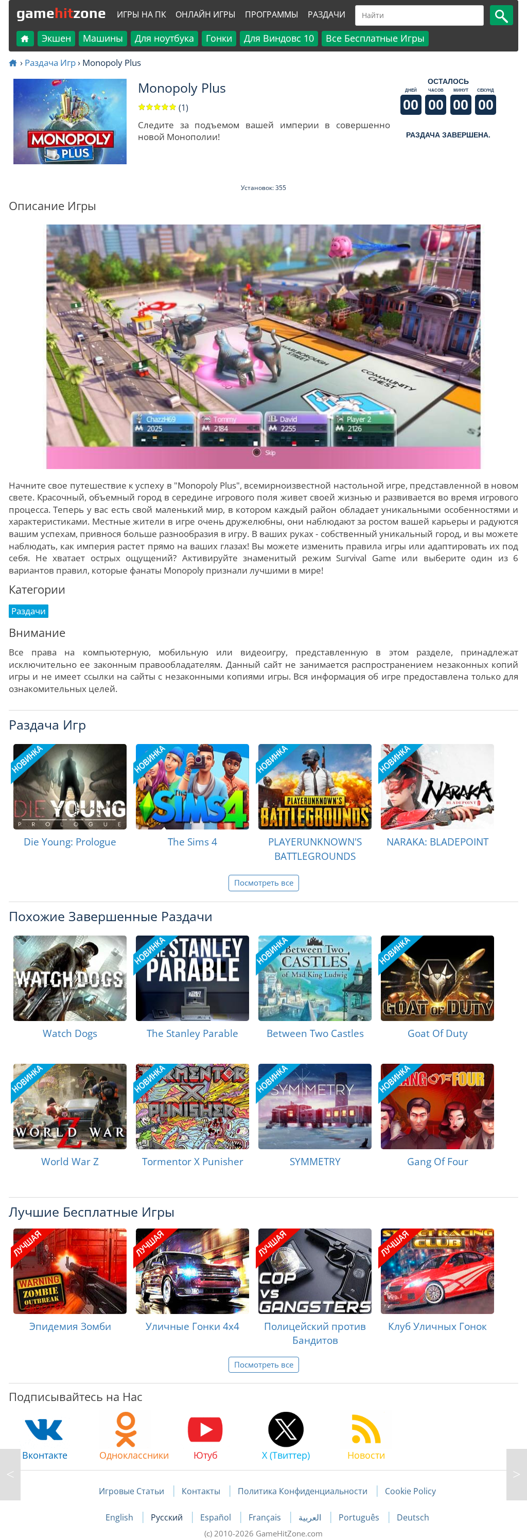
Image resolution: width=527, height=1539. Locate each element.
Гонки (219, 38)
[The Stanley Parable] (192, 978)
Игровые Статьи (131, 1491)
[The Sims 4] (192, 786)
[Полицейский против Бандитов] (315, 1271)
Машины (103, 38)
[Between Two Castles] (315, 978)
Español (216, 1517)
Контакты (201, 1491)
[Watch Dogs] (70, 978)
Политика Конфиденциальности (302, 1491)
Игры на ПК (141, 14)
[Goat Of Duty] (437, 978)
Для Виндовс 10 (279, 38)
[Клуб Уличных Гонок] (437, 1271)
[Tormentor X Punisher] (192, 1106)
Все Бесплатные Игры (375, 38)
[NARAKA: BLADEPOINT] (437, 786)
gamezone (61, 13)
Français (266, 1517)
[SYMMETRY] (315, 1106)
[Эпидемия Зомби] (70, 1271)
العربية (310, 1517)
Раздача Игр (50, 62)
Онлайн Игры (205, 14)
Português (360, 1517)
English (120, 1517)
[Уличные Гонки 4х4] (192, 1271)
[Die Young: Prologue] (70, 786)
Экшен (56, 38)
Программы (271, 14)
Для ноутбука (164, 38)
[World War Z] (70, 1106)
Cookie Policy (410, 1491)
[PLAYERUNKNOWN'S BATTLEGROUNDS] (315, 786)
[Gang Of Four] (437, 1106)
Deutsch (413, 1517)
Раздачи (326, 14)
